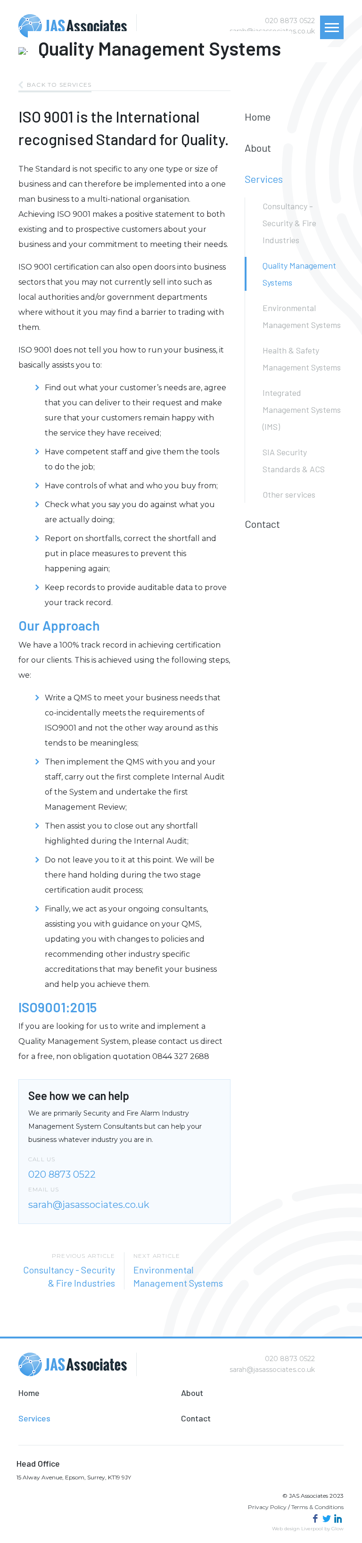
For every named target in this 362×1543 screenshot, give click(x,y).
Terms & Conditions (317, 1506)
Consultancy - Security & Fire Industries (289, 223)
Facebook (315, 1518)
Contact (262, 523)
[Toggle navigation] (332, 27)
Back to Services (59, 84)
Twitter (326, 1518)
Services (264, 178)
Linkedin (338, 1518)
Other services (289, 494)
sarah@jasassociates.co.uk (88, 1204)
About (258, 147)
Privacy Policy (267, 1506)
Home (258, 116)
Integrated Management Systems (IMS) (302, 409)
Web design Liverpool (297, 1529)
